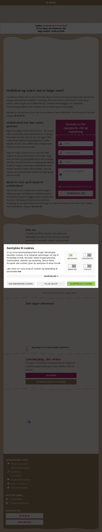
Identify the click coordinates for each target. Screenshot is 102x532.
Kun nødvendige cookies (21, 284)
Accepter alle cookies (81, 284)
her (19, 271)
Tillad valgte (50, 284)
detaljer (50, 276)
